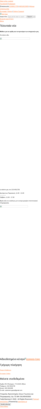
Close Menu (4, 406)
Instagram (11, 4)
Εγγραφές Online (6, 11)
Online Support (18, 11)
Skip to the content (6, 1)
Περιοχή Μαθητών (5, 370)
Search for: (3, 16)
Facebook (3, 4)
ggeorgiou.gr (22, 402)
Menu (2, 21)
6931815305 (23, 6)
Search (29, 16)
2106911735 (13, 6)
